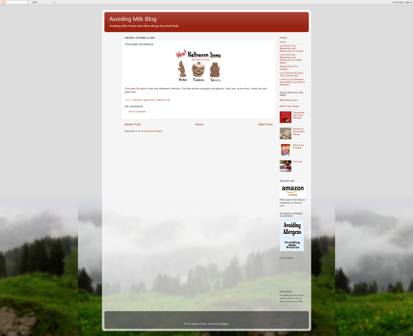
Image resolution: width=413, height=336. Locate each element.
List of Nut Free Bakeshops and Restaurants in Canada (291, 48)
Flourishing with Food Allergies (298, 115)
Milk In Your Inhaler (289, 106)
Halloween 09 (163, 100)
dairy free (137, 100)
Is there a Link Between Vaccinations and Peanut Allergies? (292, 82)
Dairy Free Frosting (298, 146)
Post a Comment (137, 111)
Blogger (225, 324)
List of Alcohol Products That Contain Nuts (291, 74)
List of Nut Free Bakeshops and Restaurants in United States (291, 59)
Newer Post (133, 124)
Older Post (265, 124)
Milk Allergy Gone (288, 100)
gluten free (149, 100)
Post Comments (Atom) (150, 131)
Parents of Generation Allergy (298, 131)
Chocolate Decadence (136, 88)
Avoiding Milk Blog (132, 19)
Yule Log (297, 161)
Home (199, 124)
